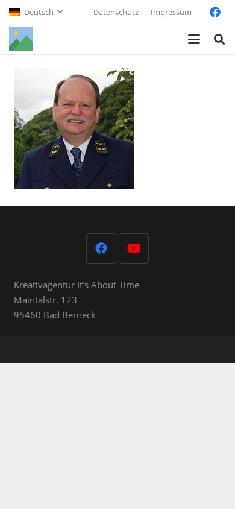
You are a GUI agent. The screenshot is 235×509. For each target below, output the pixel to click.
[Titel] (21, 39)
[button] (35, 12)
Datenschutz (116, 12)
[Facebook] (215, 12)
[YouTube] (134, 248)
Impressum (171, 12)
